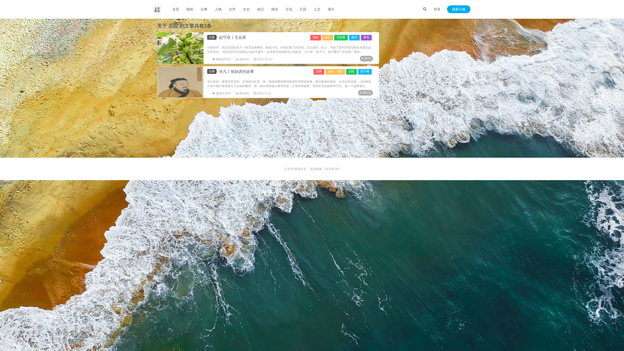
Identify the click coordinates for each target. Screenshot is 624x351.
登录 (437, 9)
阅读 (274, 9)
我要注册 (459, 9)
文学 (232, 9)
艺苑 (303, 9)
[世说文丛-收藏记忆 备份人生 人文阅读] (157, 9)
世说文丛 (300, 169)
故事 (319, 71)
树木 (354, 37)
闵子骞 (365, 71)
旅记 (260, 9)
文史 (246, 9)
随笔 (189, 9)
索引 (331, 9)
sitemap (6, 183)
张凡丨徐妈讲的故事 (236, 71)
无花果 (341, 37)
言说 (288, 9)
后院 (328, 37)
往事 (204, 9)
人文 (317, 9)
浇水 (316, 37)
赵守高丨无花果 (232, 37)
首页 (175, 9)
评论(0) (244, 59)
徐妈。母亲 (335, 71)
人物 (218, 9)
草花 (366, 37)
